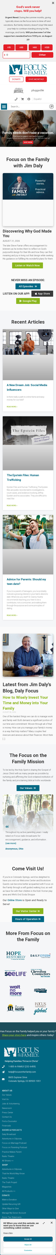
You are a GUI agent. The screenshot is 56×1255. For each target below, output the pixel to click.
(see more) (10, 843)
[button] (4, 106)
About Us (7, 1090)
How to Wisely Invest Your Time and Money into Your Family (25, 703)
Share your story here (14, 1035)
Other (42, 55)
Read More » (12, 407)
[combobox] (28, 106)
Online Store (14, 900)
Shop (5, 1165)
